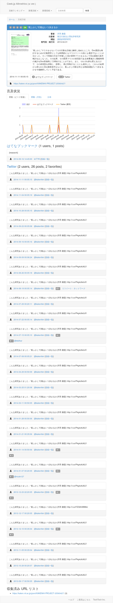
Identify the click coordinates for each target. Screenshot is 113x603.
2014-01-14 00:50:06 (23, 449)
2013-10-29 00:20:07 (23, 565)
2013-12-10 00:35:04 (23, 528)
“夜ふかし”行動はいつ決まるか (43, 27)
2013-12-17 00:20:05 (23, 513)
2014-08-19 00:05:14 (23, 288)
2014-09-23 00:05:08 (23, 226)
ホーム (12, 19)
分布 (49, 97)
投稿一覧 (45, 159)
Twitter (64, 76)
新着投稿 (46, 10)
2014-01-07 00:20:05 (23, 470)
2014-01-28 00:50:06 (23, 418)
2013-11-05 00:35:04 (23, 550)
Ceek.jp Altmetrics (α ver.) (21, 3)
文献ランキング (16, 10)
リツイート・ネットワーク (73, 288)
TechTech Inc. (99, 599)
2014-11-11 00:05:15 (23, 179)
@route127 (19, 476)
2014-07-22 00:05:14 (23, 319)
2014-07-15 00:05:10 (23, 335)
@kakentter (39, 179)
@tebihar (18, 340)
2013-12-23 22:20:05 (23, 492)
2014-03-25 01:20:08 (23, 387)
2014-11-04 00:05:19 (23, 195)
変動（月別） (37, 97)
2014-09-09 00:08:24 (23, 257)
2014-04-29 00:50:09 (23, 371)
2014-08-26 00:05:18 (23, 272)
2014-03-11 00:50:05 (23, 403)
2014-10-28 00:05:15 (23, 210)
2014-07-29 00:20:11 (23, 304)
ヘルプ (71, 599)
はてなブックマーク (43, 76)
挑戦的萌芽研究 (64, 39)
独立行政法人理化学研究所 (68, 36)
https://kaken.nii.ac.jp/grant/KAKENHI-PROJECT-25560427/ (39, 83)
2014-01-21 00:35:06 (23, 434)
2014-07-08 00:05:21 (23, 356)
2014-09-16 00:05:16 (23, 241)
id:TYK (37, 159)
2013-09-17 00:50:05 (23, 581)
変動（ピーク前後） (17, 97)
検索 (87, 10)
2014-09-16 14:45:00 (23, 159)
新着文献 (33, 10)
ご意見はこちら (83, 599)
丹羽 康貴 (61, 33)
